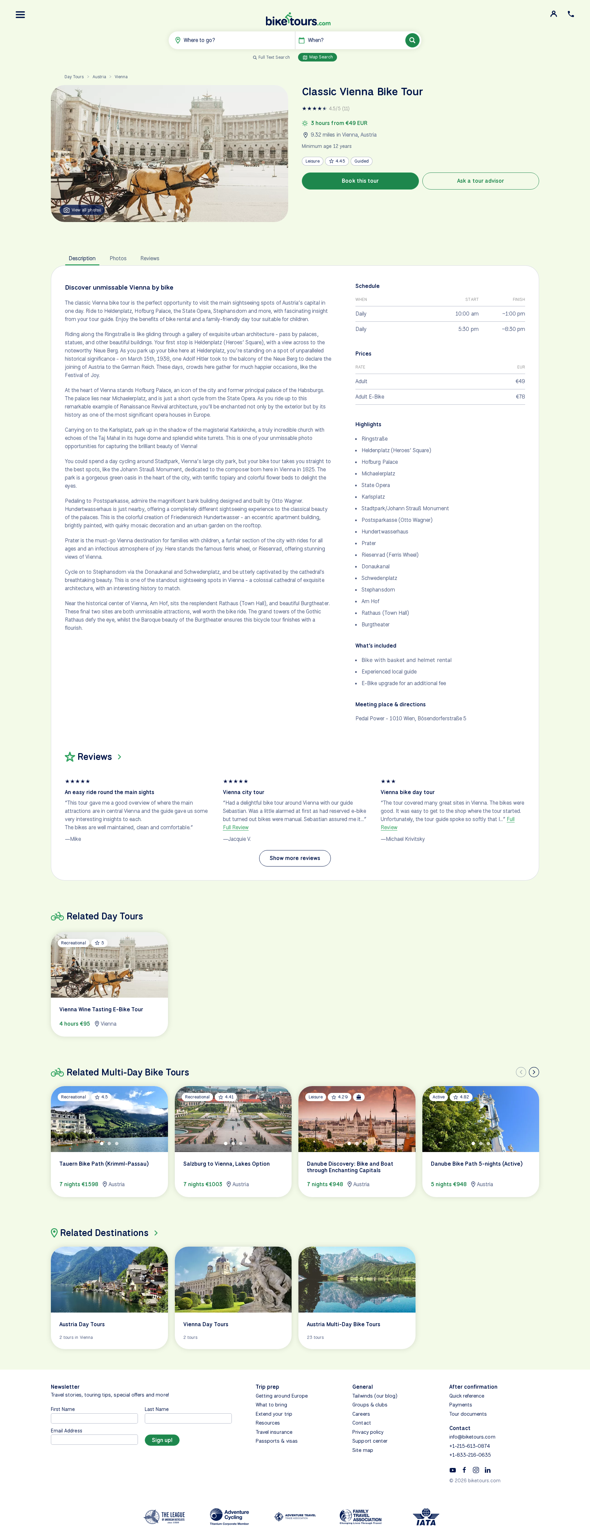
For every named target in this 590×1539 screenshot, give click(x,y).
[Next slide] (534, 1072)
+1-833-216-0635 (470, 1455)
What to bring (271, 1404)
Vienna (121, 77)
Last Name (157, 1409)
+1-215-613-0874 (469, 1446)
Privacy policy (367, 1432)
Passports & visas (277, 1441)
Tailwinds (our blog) (374, 1395)
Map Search (320, 57)
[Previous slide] (521, 1072)
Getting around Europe (282, 1395)
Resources (268, 1422)
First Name (63, 1409)
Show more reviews (295, 858)
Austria (99, 77)
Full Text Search (274, 57)
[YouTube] (452, 1469)
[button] (20, 15)
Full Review (236, 827)
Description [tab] (82, 258)
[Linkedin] (487, 1469)
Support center (370, 1441)
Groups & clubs (370, 1404)
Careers (361, 1414)
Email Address (66, 1430)
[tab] (162, 211)
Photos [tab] (118, 258)
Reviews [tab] (149, 258)
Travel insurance (274, 1432)
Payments (460, 1404)
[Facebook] (464, 1469)
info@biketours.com (472, 1436)
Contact (361, 1422)
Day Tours (74, 77)
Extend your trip (274, 1414)
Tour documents (468, 1414)
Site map (362, 1450)
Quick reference (466, 1395)
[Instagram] (476, 1469)
